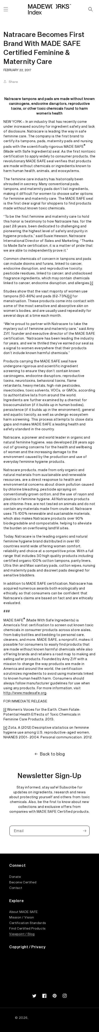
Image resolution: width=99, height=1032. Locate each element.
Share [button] (13, 82)
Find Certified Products (27, 928)
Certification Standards (27, 922)
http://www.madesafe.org (25, 693)
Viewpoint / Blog (22, 934)
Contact (15, 887)
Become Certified (23, 882)
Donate (15, 876)
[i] (91, 283)
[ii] (70, 296)
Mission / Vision (21, 917)
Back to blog (52, 753)
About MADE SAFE (23, 911)
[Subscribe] (84, 830)
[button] (6, 9)
